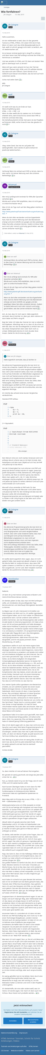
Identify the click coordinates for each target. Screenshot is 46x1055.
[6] (6, 443)
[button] (37, 428)
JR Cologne (7, 15)
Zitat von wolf (12, 257)
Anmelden (13, 1021)
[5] (6, 416)
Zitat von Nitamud (13, 273)
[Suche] (32, 3)
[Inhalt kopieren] (41, 404)
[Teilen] (43, 18)
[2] (6, 410)
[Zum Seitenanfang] (42, 1052)
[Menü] (43, 3)
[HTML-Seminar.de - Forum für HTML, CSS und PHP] (4, 3)
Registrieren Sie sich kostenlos (15, 1012)
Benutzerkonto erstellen (33, 1021)
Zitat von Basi (12, 524)
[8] (6, 447)
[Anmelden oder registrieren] (38, 2)
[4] (6, 414)
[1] (6, 407)
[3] (6, 412)
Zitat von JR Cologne (14, 356)
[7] (6, 445)
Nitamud (21, 233)
